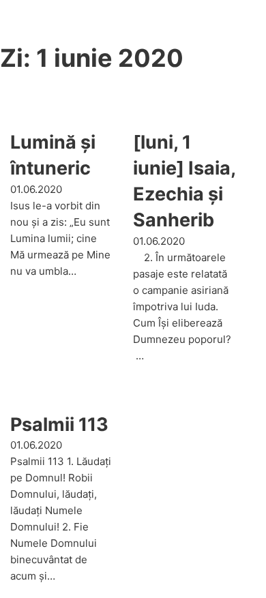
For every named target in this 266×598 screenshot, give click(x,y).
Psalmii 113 (59, 424)
